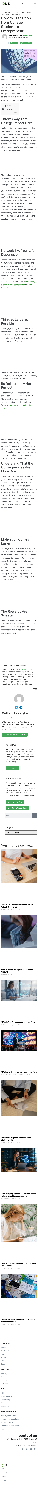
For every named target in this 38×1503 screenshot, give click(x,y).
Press (3, 1361)
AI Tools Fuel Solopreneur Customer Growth (18, 1022)
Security (4, 1364)
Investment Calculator (10, 1419)
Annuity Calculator (8, 1416)
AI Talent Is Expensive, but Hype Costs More (19, 1072)
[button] (23, 3)
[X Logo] (27, 1449)
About (3, 1347)
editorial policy (22, 669)
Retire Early (5, 1399)
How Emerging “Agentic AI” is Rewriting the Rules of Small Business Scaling (18, 1195)
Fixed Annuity (6, 1377)
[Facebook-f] (23, 1449)
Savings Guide (6, 1396)
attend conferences (16, 285)
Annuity (4, 1373)
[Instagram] (35, 1449)
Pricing (3, 1357)
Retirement (5, 1403)
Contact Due (6, 1351)
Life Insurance (6, 1383)
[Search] (34, 815)
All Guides (5, 1406)
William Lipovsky (15, 713)
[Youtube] (31, 1449)
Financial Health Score (10, 1425)
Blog (2, 12)
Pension (4, 1380)
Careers (4, 1354)
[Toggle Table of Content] (14, 112)
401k (3, 1393)
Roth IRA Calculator (9, 1422)
